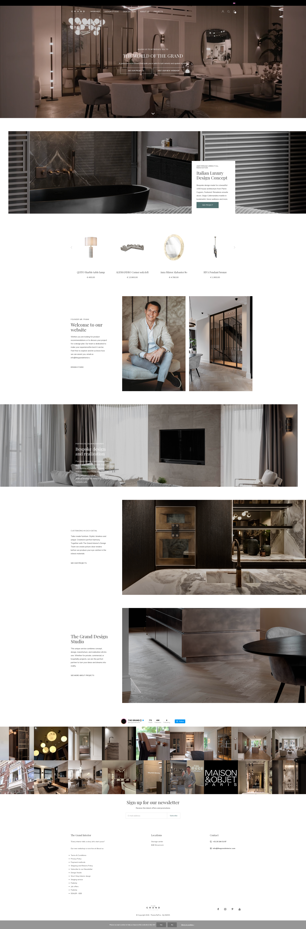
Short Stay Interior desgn (81, 876)
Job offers (75, 886)
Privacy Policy (76, 859)
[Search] (228, 11)
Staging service (77, 879)
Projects (158, 11)
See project (207, 205)
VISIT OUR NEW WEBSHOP (169, 71)
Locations (156, 835)
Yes (161, 925)
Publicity (74, 883)
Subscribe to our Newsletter (82, 869)
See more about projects (82, 675)
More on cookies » (187, 925)
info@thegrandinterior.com (224, 848)
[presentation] (71, 247)
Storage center (157, 841)
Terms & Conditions (78, 855)
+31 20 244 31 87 (219, 841)
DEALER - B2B (129, 11)
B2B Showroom (157, 845)
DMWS (167, 915)
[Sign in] (223, 11)
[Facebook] (218, 909)
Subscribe (173, 816)
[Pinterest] (232, 909)
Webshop (95, 11)
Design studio (77, 367)
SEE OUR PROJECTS (136, 71)
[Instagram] (225, 909)
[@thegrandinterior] (123, 721)
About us (144, 11)
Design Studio (111, 11)
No (172, 925)
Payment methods (78, 862)
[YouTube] (240, 909)
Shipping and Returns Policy (82, 866)
